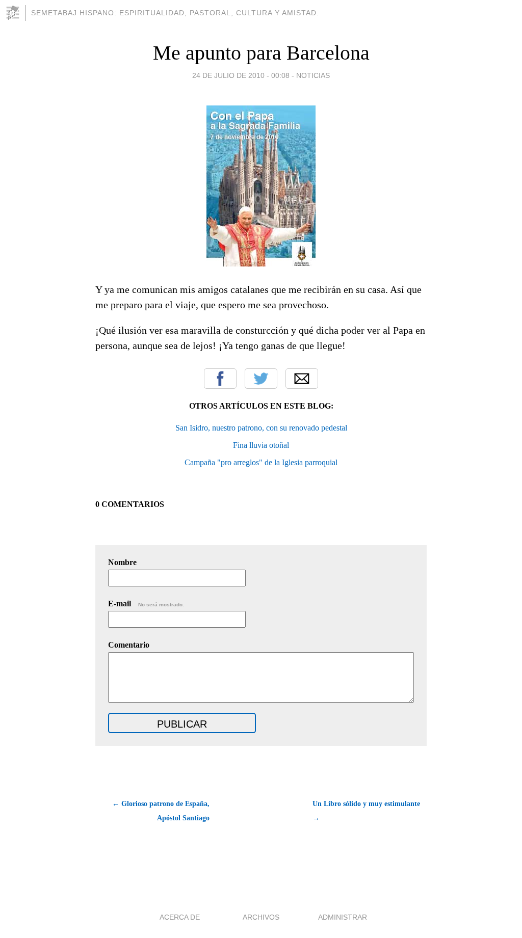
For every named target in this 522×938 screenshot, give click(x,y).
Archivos (261, 917)
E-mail (146, 603)
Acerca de (180, 917)
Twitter (261, 378)
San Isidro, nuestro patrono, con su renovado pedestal (261, 427)
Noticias (313, 75)
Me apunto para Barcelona (261, 52)
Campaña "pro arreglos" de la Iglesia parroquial (261, 462)
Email (301, 378)
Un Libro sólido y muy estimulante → (366, 811)
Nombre (122, 562)
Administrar (342, 917)
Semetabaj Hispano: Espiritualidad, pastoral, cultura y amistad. (175, 13)
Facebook (220, 378)
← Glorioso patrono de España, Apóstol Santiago (161, 811)
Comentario (128, 644)
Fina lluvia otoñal (261, 445)
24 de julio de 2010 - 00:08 (241, 75)
